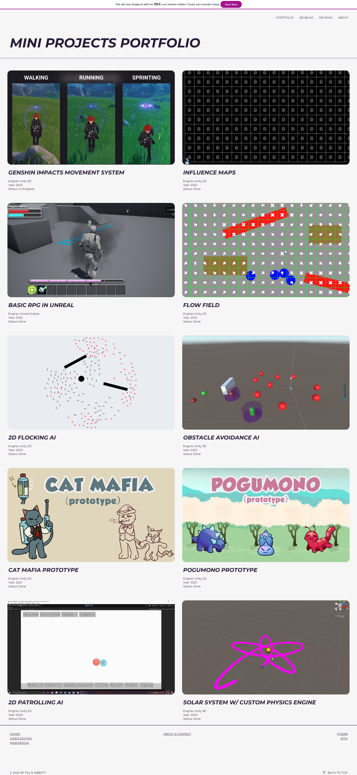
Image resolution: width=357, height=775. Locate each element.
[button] (284, 17)
